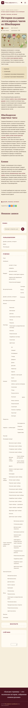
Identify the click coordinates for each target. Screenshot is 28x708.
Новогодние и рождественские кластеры (17, 326)
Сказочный (14, 406)
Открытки (20, 426)
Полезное (22, 297)
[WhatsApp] (16, 206)
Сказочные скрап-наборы (15, 501)
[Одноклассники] (12, 206)
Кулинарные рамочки (19, 532)
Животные (13, 368)
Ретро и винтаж (15, 400)
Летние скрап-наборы (14, 480)
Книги (12, 378)
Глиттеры (22, 286)
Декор (12, 362)
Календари (11, 473)
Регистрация (6, 247)
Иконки (5, 303)
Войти (4, 244)
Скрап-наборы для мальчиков (20, 461)
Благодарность (21, 423)
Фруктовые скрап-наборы (15, 510)
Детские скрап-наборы (11, 459)
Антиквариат (14, 353)
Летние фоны (11, 591)
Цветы (23, 397)
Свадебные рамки (18, 558)
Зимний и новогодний (16, 374)
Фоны (4, 593)
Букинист (6, 28)
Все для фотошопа (7, 289)
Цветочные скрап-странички (18, 567)
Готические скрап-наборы (15, 452)
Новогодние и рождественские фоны (15, 597)
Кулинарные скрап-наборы (15, 477)
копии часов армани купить (14, 58)
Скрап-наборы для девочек (20, 457)
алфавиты (11, 268)
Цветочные (12, 343)
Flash (4, 258)
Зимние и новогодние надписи (16, 274)
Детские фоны (11, 581)
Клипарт (5, 381)
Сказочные (12, 339)
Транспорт (13, 412)
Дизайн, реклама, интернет (9, 14)
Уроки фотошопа (7, 571)
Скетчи (22, 292)
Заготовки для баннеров (9, 300)
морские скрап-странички (17, 535)
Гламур (13, 356)
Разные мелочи (15, 393)
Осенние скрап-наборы (14, 486)
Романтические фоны (13, 608)
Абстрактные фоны (12, 575)
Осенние (11, 330)
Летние (11, 319)
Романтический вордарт (15, 282)
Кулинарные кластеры (14, 316)
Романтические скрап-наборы (16, 495)
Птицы (12, 390)
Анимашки (5, 261)
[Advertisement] (14, 668)
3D (12, 347)
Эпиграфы (5, 617)
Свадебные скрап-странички (18, 562)
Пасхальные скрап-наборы (15, 489)
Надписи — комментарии (9, 427)
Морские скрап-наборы (15, 483)
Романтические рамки (19, 555)
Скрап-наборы (5, 479)
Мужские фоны (11, 594)
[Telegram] (14, 206)
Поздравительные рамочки (18, 551)
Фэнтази (5, 614)
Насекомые (14, 387)
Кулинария (14, 381)
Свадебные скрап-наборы (15, 498)
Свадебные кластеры (14, 336)
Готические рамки (18, 524)
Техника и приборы (16, 409)
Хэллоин (11, 513)
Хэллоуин (13, 416)
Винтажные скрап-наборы (15, 446)
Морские (11, 322)
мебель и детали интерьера (18, 384)
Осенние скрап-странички (18, 547)
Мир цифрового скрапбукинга (15, 3)
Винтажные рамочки (19, 521)
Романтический (15, 403)
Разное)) (5, 436)
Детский (13, 365)
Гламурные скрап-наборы (15, 449)
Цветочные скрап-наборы (15, 516)
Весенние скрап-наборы (15, 443)
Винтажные (12, 310)
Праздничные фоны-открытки (15, 605)
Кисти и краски (11, 584)
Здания (13, 371)
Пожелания (20, 429)
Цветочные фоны (12, 611)
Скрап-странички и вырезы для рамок (7, 544)
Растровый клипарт (7, 439)
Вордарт (5, 273)
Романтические (13, 333)
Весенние (11, 307)
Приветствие (21, 432)
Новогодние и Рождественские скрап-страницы (18, 541)
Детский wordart (13, 271)
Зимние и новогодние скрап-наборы (16, 469)
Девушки (13, 359)
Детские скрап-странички (17, 528)
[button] (14, 40)
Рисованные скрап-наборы (15, 492)
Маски (22, 289)
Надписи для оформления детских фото (15, 278)
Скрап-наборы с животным (15, 507)
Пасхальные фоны (12, 601)
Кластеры (5, 325)
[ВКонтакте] (9, 206)
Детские (11, 313)
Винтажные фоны (12, 578)
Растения (13, 396)
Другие (10, 466)
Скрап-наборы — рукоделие (16, 504)
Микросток (5, 419)
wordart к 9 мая (13, 265)
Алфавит (13, 350)
